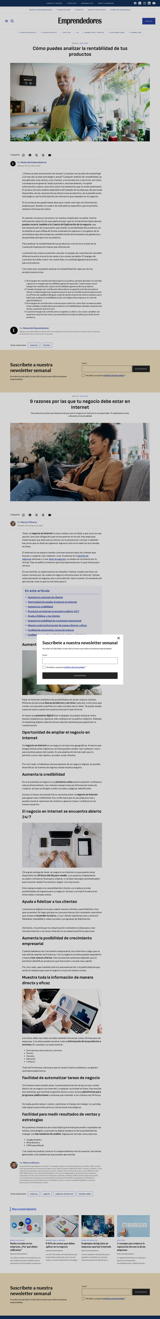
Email (45, 655)
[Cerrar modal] (118, 638)
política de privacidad (74, 667)
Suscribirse (80, 675)
